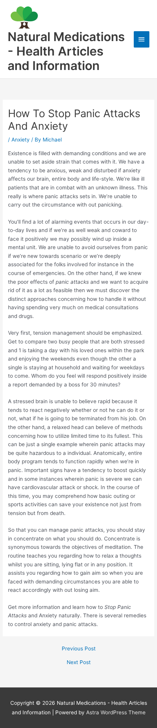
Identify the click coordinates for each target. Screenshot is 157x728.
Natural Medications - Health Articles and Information (66, 51)
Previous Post (79, 649)
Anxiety (20, 140)
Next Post (79, 662)
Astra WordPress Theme (116, 712)
